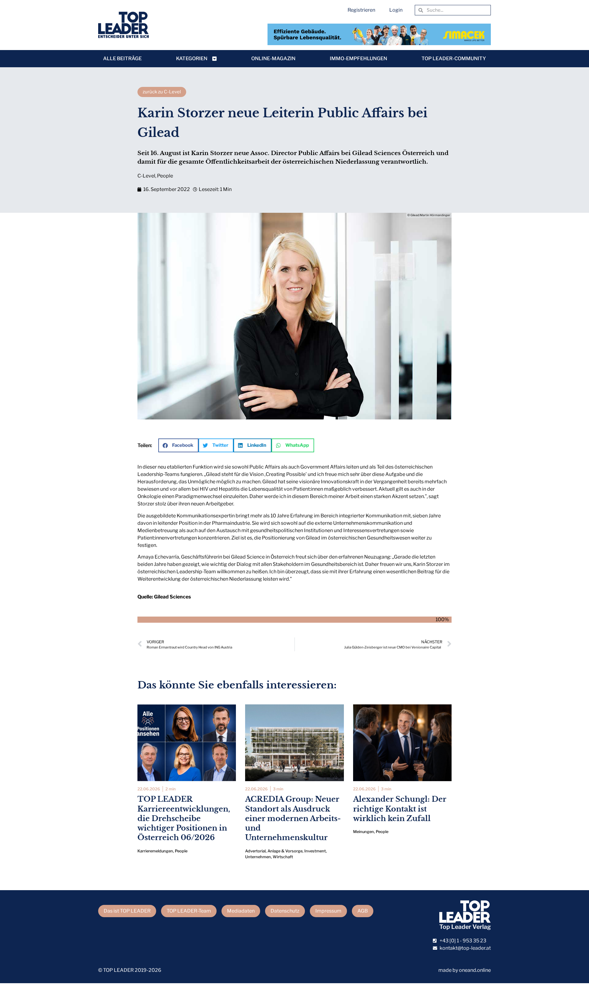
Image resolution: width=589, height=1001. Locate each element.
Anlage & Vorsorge (285, 851)
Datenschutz (285, 911)
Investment (315, 851)
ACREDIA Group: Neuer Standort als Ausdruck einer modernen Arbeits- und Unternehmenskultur (293, 818)
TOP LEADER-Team (189, 911)
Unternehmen (258, 857)
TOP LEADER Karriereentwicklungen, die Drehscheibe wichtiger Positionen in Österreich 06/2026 (183, 818)
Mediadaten (241, 911)
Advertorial (255, 851)
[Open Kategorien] (214, 58)
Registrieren (361, 10)
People (165, 176)
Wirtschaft (283, 857)
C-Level (146, 176)
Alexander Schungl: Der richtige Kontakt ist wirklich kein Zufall (399, 809)
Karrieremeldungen (155, 851)
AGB (362, 911)
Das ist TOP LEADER (127, 911)
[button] (178, 445)
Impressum (328, 911)
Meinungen (363, 831)
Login (395, 10)
